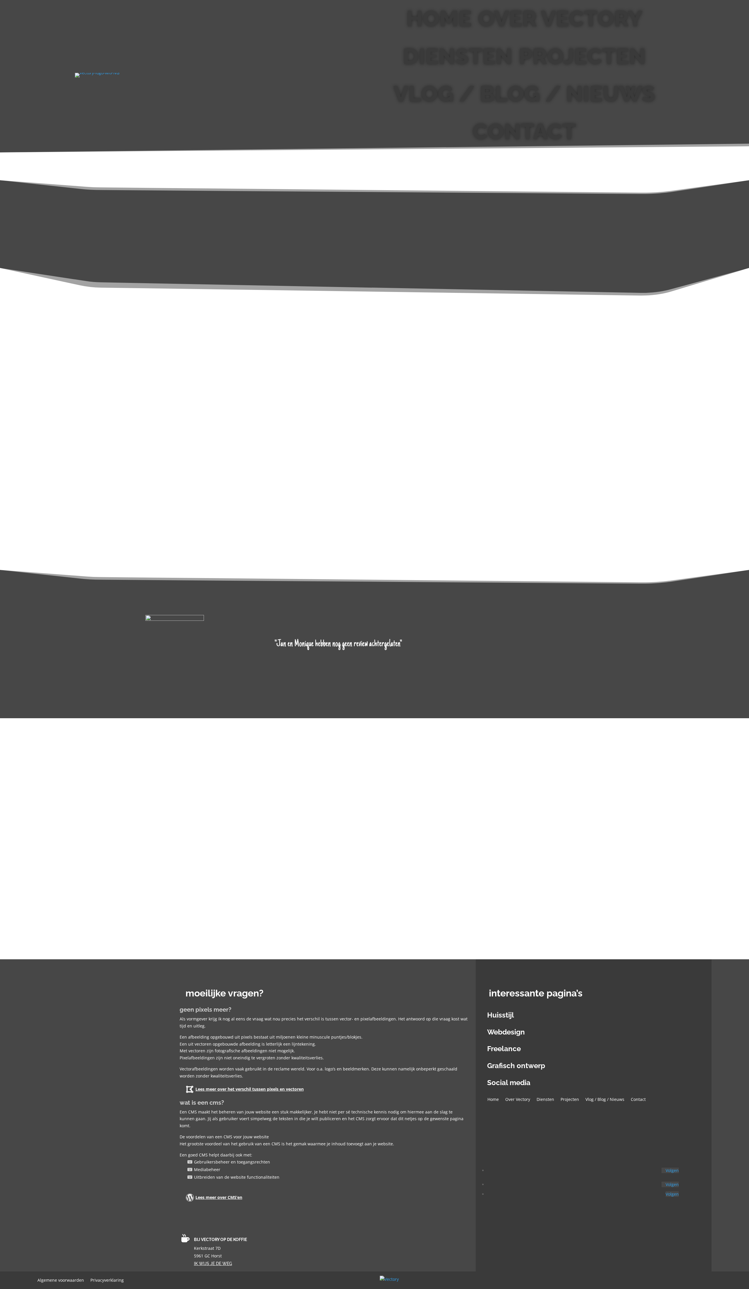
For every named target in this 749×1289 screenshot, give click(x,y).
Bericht (224, 890)
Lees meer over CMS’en (218, 1197)
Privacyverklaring (107, 1280)
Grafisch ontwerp (516, 1065)
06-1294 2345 (327, 825)
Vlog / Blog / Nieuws (524, 94)
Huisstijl (500, 1015)
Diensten (457, 56)
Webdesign (506, 1032)
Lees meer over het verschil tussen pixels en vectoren (249, 1089)
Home (439, 19)
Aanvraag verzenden (256, 900)
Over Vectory (560, 19)
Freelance (504, 1048)
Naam (222, 859)
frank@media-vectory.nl (343, 832)
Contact (524, 131)
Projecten (582, 56)
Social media (508, 1082)
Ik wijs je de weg (213, 1263)
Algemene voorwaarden (60, 1280)
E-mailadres (228, 871)
